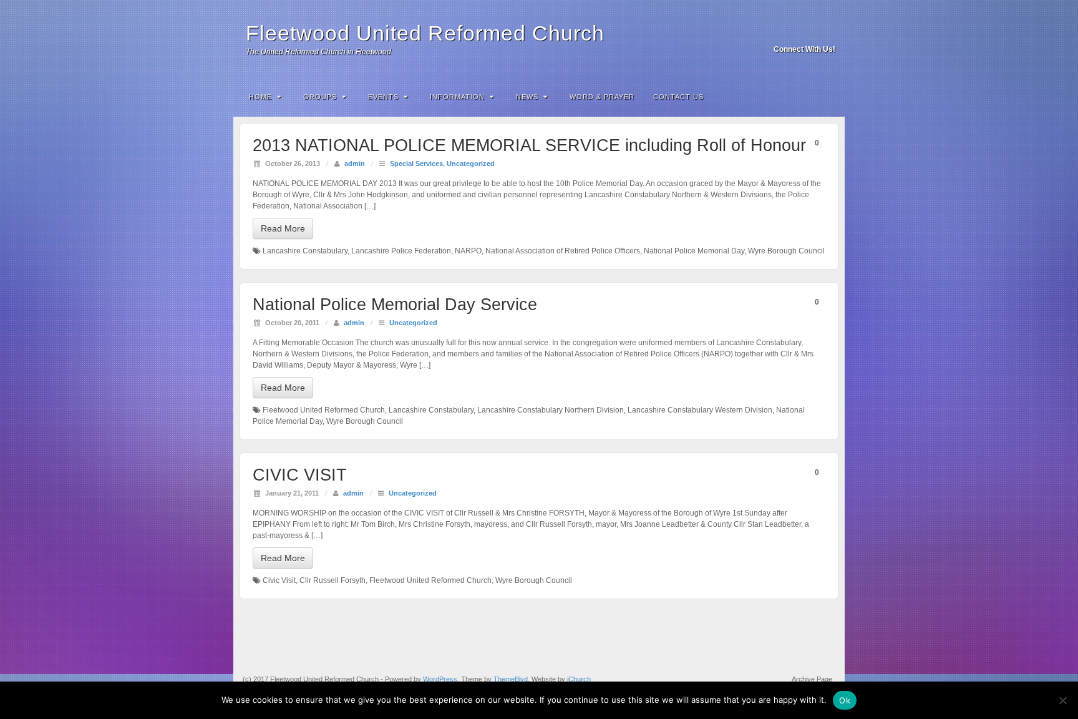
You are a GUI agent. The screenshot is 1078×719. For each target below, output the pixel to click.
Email (793, 31)
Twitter (827, 31)
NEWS (527, 96)
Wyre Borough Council (786, 251)
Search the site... (827, 96)
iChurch (579, 679)
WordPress (440, 679)
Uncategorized (471, 163)
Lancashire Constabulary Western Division (700, 410)
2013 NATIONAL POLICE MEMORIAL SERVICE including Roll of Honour (529, 145)
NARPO (468, 251)
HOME (260, 96)
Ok (844, 700)
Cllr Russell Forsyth (332, 580)
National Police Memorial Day (694, 251)
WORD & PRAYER (602, 96)
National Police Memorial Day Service (395, 304)
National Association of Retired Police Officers (562, 251)
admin (354, 163)
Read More (283, 228)
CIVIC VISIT (300, 475)
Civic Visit (279, 580)
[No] (1062, 700)
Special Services (416, 163)
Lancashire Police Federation (401, 251)
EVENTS (383, 96)
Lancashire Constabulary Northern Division (550, 410)
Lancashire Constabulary (305, 251)
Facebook (810, 31)
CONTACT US (678, 96)
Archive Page (812, 679)
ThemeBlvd (510, 679)
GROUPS (320, 96)
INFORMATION (457, 96)
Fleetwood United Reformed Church (425, 33)
